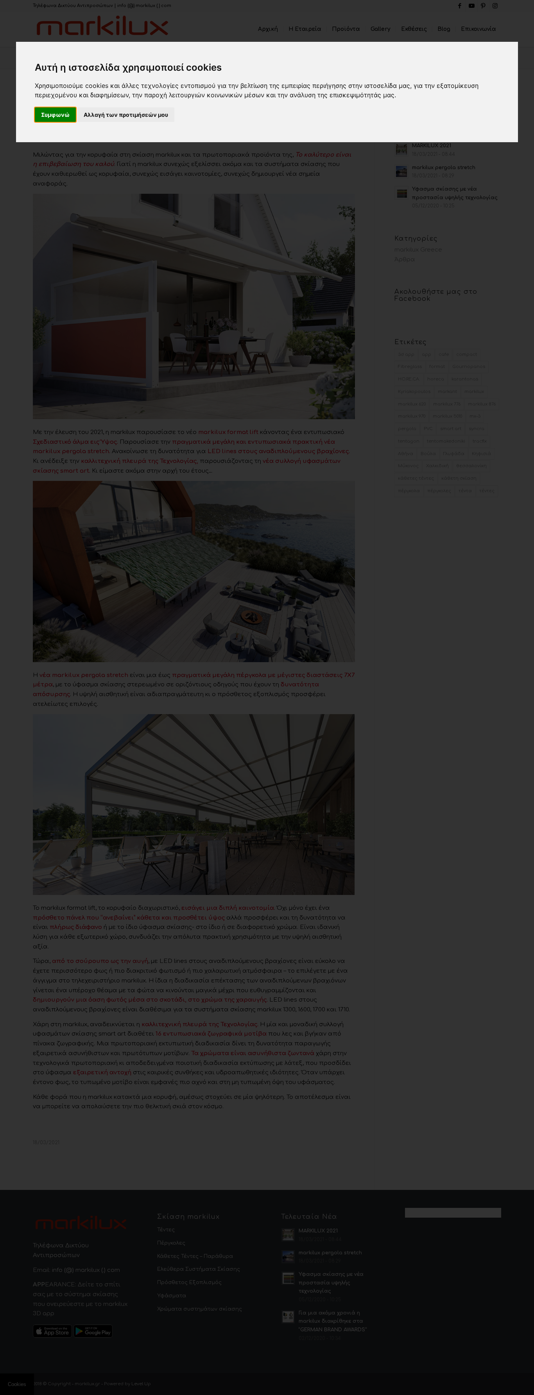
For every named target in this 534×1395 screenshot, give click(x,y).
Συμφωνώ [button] (55, 114)
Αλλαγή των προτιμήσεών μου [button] (126, 114)
